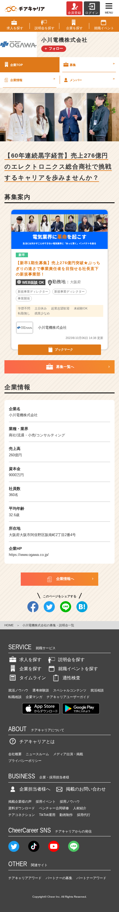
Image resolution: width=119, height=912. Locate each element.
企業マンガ (34, 697)
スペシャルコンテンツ (69, 690)
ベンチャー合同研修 (54, 808)
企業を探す (30, 668)
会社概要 (15, 754)
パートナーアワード (91, 878)
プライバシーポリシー (25, 761)
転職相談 (15, 697)
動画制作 (66, 815)
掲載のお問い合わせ (86, 789)
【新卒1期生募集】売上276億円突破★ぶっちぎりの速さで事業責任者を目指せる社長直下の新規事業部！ (58, 269)
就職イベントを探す (78, 668)
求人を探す (30, 659)
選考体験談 (40, 690)
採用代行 (83, 815)
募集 (92, 64)
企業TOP (16, 64)
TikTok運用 (47, 815)
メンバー (92, 79)
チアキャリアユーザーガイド (68, 697)
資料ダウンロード (21, 808)
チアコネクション (21, 815)
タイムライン (32, 677)
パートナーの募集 (59, 878)
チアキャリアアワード (25, 878)
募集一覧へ (65, 367)
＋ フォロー (53, 48)
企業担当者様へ (34, 789)
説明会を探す (71, 659)
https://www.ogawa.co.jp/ (29, 555)
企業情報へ (65, 579)
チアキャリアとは (37, 741)
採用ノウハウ (70, 802)
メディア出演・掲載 (68, 754)
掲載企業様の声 (20, 802)
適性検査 (71, 677)
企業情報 (32, 79)
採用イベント (46, 802)
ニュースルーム (37, 754)
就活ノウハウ (18, 690)
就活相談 (97, 690)
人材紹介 (79, 808)
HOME (9, 625)
